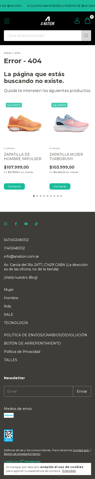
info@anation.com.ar (21, 256)
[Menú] (7, 21)
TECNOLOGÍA (16, 323)
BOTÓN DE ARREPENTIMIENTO (32, 343)
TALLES (10, 360)
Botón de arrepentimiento (22, 454)
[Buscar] (86, 35)
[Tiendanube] (23, 462)
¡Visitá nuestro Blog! (21, 277)
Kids (7, 306)
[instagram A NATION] (5, 224)
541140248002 (16, 240)
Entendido (69, 471)
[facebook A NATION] (16, 224)
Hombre (11, 298)
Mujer (9, 289)
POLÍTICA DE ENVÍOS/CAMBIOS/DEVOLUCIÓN (45, 335)
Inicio (7, 53)
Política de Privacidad (22, 351)
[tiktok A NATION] (36, 224)
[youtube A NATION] (26, 224)
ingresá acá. (81, 450)
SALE (8, 314)
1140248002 (14, 248)
